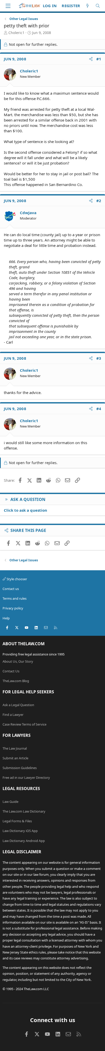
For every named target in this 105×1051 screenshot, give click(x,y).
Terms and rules (15, 598)
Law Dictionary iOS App (20, 830)
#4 (98, 408)
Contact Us (11, 671)
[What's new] (88, 6)
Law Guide (10, 801)
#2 (98, 200)
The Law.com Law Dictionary (24, 811)
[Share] (91, 59)
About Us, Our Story (18, 661)
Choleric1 (16, 32)
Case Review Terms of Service (24, 724)
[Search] (98, 6)
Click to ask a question (25, 510)
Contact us (11, 588)
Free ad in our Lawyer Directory (26, 777)
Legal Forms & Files (17, 821)
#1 (98, 58)
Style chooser (16, 579)
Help (6, 618)
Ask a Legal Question (18, 705)
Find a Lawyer (13, 714)
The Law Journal (15, 748)
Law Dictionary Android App (24, 840)
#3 (98, 358)
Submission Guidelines (20, 767)
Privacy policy (13, 608)
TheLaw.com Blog (16, 680)
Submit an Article (15, 758)
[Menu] (8, 6)
